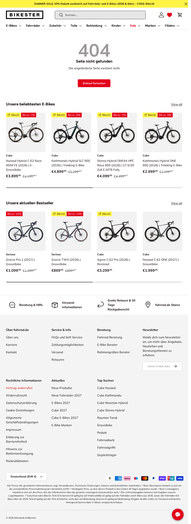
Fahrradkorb (106, 440)
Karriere (11, 345)
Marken (150, 26)
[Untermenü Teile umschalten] (80, 25)
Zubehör (55, 26)
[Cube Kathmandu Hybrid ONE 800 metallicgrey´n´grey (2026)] (162, 132)
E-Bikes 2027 (60, 403)
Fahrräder (33, 26)
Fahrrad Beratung (109, 337)
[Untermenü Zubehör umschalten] (64, 25)
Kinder (116, 26)
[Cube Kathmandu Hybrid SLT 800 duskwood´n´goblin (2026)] (71, 132)
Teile (74, 26)
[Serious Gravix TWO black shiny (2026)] (71, 231)
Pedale (102, 432)
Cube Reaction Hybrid (112, 403)
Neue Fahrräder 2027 (66, 395)
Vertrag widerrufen (19, 388)
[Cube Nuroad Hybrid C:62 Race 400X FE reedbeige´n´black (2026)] (26, 132)
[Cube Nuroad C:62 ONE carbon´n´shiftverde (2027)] (162, 231)
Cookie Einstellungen (20, 410)
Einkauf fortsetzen (94, 83)
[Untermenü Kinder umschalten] (124, 25)
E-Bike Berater (107, 345)
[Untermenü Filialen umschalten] (178, 25)
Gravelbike (104, 425)
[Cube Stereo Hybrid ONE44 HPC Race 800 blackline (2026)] (117, 132)
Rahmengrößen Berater (113, 352)
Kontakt (11, 352)
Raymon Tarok (107, 418)
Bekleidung (94, 26)
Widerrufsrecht (16, 395)
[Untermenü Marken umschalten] (159, 25)
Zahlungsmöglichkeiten (67, 345)
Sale (133, 26)
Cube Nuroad (106, 388)
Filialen (170, 26)
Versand (57, 352)
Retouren (57, 359)
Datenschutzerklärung (21, 403)
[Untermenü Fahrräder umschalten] (43, 25)
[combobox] (100, 15)
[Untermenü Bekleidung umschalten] (105, 25)
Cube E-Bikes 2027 (64, 418)
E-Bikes (11, 26)
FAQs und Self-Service (66, 337)
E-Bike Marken (61, 425)
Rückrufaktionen (17, 461)
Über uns (12, 337)
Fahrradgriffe (106, 447)
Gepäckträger (107, 455)
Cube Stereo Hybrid (111, 410)
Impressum (13, 429)
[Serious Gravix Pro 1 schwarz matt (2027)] (26, 231)
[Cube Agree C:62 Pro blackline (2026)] (117, 231)
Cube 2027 (59, 410)
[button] (169, 15)
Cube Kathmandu (109, 395)
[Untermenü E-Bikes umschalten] (20, 25)
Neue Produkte (61, 388)
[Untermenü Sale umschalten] (139, 25)
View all (176, 104)
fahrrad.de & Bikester (25, 517)
